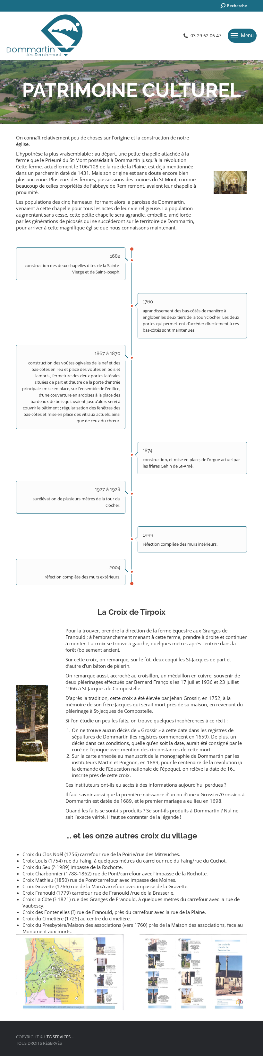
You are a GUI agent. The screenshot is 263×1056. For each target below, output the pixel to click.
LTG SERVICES (57, 1037)
